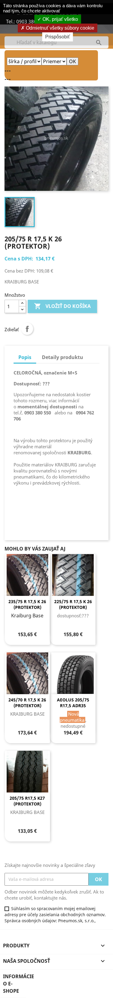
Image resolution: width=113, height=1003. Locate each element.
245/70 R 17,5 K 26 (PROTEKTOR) (27, 703)
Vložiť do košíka (62, 306)
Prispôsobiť (57, 36)
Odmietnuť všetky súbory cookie (59, 28)
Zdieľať (27, 329)
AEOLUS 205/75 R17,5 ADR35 (73, 703)
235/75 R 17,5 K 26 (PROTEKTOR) (27, 604)
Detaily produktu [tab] (62, 357)
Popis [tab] (24, 357)
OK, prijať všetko (59, 19)
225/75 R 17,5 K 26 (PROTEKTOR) (73, 604)
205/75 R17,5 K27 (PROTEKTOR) (27, 801)
